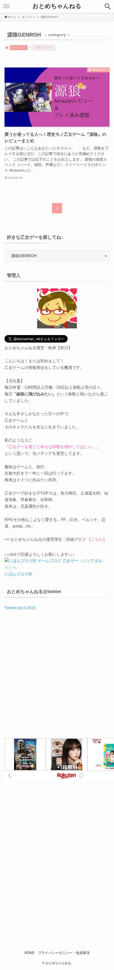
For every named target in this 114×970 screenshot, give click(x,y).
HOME (29, 953)
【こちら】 (97, 539)
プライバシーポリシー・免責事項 (64, 953)
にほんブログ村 (18, 574)
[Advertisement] (57, 676)
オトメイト (18, 47)
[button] (107, 6)
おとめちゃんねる (57, 6)
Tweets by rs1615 (20, 607)
